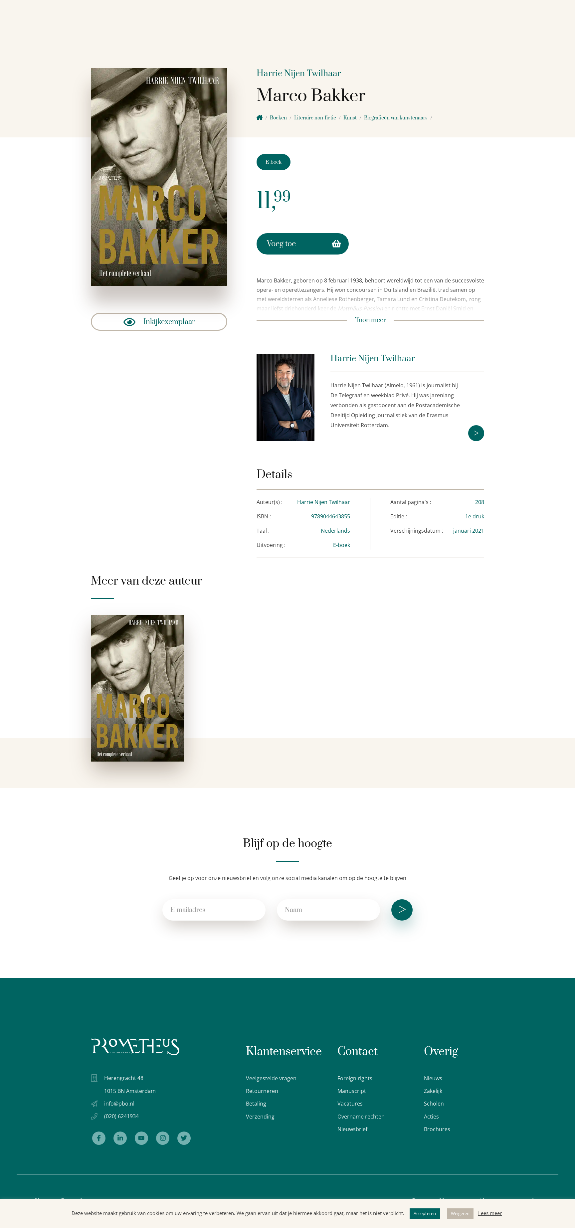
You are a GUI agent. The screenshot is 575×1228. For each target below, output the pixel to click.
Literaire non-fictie (315, 118)
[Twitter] (184, 1138)
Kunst (350, 118)
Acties (431, 1116)
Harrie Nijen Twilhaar (299, 73)
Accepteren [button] (425, 1213)
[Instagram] (162, 1138)
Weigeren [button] (460, 1213)
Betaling (256, 1103)
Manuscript (351, 1091)
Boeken (278, 118)
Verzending (260, 1116)
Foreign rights (354, 1078)
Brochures (437, 1129)
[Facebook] (98, 1138)
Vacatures (350, 1103)
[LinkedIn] (120, 1138)
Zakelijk (433, 1091)
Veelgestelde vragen (271, 1078)
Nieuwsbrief (352, 1129)
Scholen (434, 1103)
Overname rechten (361, 1116)
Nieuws (433, 1078)
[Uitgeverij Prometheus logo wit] (135, 1046)
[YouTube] (141, 1138)
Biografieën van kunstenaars (396, 118)
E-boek (274, 162)
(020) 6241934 (121, 1116)
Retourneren (262, 1091)
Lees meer (490, 1213)
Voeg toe (281, 244)
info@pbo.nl (119, 1103)
